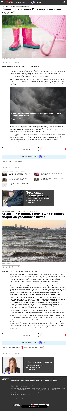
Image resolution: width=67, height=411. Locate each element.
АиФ (13, 263)
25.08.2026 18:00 (6, 211)
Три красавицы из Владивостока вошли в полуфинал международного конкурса (19, 184)
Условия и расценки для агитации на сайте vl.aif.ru (25, 380)
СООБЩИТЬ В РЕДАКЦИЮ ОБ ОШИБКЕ (49, 380)
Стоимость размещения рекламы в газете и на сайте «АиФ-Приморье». (42, 378)
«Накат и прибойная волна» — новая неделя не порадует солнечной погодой (36, 114)
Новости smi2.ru (7, 206)
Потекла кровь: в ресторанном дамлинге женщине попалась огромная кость (19, 174)
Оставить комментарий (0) (53, 149)
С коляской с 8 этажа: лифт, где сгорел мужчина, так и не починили (18, 179)
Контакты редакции (16, 378)
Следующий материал (34, 406)
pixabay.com (12, 58)
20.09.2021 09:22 (5, 6)
